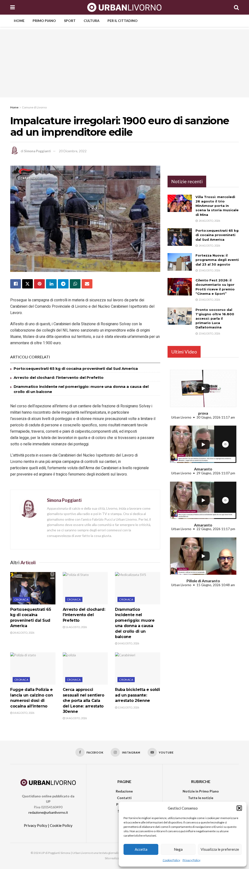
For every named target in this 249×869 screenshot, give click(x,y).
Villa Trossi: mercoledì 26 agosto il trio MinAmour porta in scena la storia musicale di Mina (217, 206)
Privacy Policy (191, 860)
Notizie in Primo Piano (201, 791)
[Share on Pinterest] (39, 283)
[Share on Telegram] (63, 283)
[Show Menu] (12, 7)
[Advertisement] (124, 63)
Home (19, 21)
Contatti (124, 798)
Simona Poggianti (37, 151)
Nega (178, 849)
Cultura (91, 21)
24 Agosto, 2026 (23, 632)
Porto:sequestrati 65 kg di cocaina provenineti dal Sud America (76, 368)
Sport (70, 21)
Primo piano (44, 21)
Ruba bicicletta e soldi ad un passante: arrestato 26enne (137, 695)
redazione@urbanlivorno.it (48, 812)
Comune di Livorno (34, 107)
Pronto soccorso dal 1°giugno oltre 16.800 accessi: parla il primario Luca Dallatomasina (215, 318)
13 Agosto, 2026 (128, 707)
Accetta (141, 849)
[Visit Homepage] (124, 7)
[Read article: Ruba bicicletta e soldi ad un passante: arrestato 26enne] (137, 668)
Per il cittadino (122, 21)
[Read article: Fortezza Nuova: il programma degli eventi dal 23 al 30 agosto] (180, 262)
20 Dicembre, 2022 (73, 151)
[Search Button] (236, 7)
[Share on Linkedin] (51, 283)
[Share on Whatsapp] (75, 283)
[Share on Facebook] (15, 283)
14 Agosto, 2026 (128, 643)
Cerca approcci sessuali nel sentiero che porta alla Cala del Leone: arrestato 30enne (83, 700)
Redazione (124, 791)
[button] (239, 808)
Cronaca (21, 599)
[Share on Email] (87, 283)
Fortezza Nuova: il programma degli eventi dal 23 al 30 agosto (217, 259)
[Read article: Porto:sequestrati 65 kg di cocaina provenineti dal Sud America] (32, 588)
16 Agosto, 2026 (76, 627)
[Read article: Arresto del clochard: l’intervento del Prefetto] (85, 588)
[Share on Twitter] (27, 283)
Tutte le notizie (200, 798)
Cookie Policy (171, 860)
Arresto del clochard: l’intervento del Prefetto (59, 377)
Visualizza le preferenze (220, 849)
